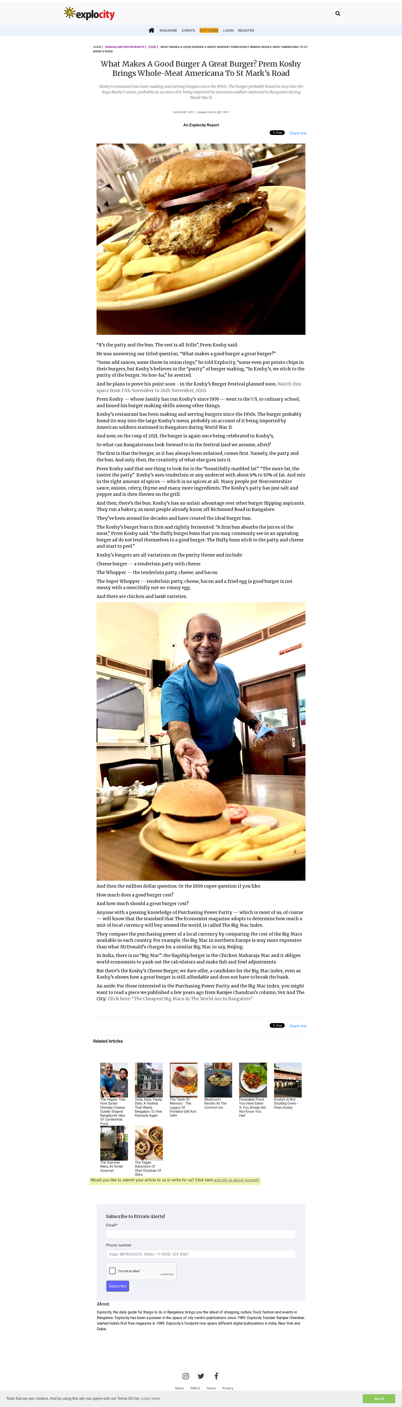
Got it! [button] (379, 1398)
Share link (298, 133)
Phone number (118, 1245)
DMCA (195, 1388)
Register (246, 30)
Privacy (228, 1388)
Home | (98, 47)
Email (111, 1225)
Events (188, 30)
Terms (211, 1388)
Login (228, 30)
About (179, 1388)
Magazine (168, 30)
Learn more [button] (150, 1398)
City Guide (209, 30)
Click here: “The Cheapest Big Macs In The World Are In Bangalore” (181, 998)
